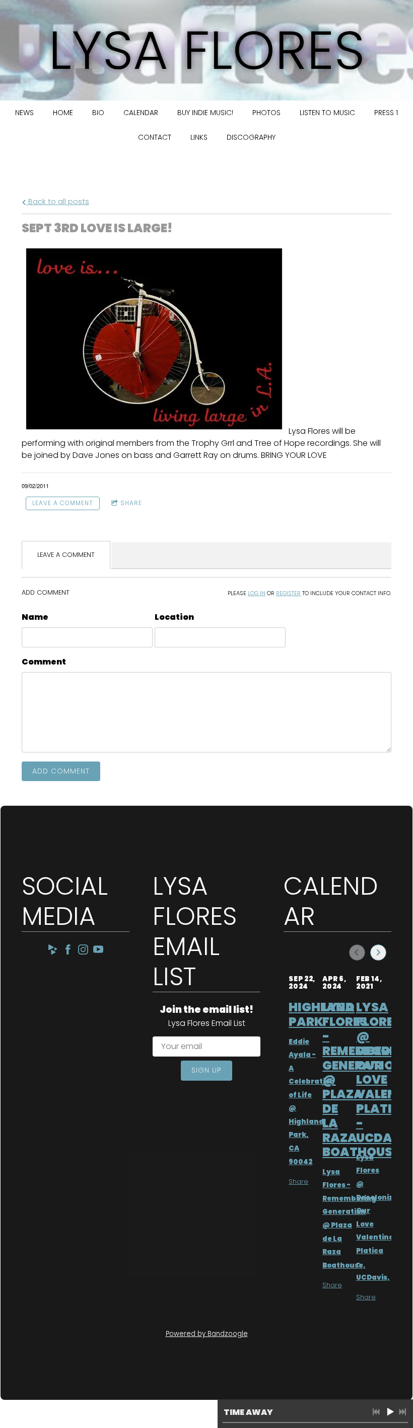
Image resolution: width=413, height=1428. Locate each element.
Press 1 (386, 113)
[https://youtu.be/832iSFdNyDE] (98, 951)
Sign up (206, 1070)
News (24, 113)
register (288, 593)
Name (35, 617)
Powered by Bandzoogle (207, 1334)
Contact (154, 137)
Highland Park (322, 1014)
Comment (44, 662)
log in (256, 593)
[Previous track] (376, 1411)
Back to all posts (57, 202)
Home (63, 113)
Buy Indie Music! (205, 113)
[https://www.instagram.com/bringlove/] (83, 951)
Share (131, 503)
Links (199, 137)
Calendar (140, 113)
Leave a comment (62, 503)
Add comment (61, 771)
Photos (266, 113)
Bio (98, 113)
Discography (251, 137)
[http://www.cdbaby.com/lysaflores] (53, 951)
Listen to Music (327, 113)
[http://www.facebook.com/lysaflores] (68, 951)
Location (174, 617)
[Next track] (402, 1411)
